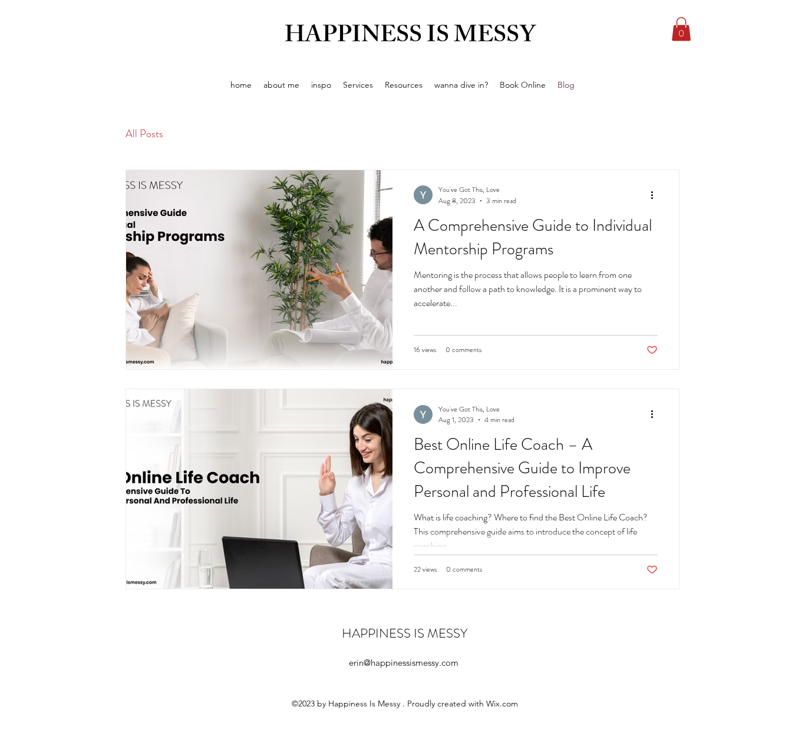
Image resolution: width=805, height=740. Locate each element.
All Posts (144, 133)
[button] (681, 29)
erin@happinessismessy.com (403, 662)
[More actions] (656, 195)
